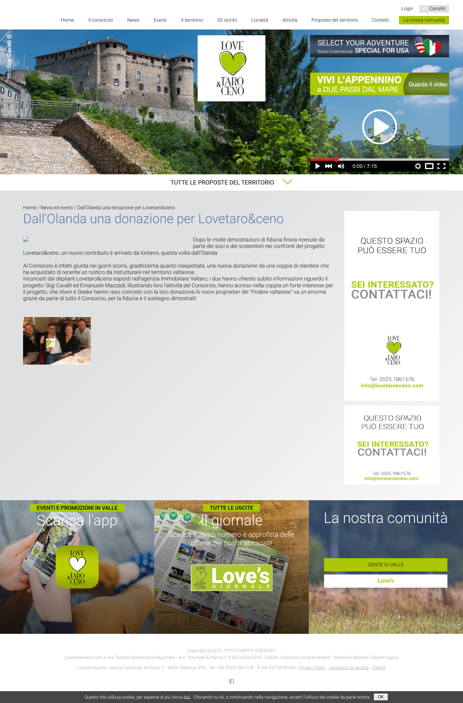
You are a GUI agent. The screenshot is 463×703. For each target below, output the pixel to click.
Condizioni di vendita (348, 667)
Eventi (160, 20)
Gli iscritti (227, 20)
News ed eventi (57, 208)
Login (407, 9)
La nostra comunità (424, 20)
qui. (187, 697)
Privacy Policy (312, 667)
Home (67, 20)
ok (381, 697)
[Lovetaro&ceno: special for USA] (379, 46)
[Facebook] (231, 681)
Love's (386, 581)
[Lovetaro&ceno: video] (379, 122)
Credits (378, 667)
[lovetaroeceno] (392, 306)
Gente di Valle (386, 565)
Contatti (380, 20)
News (133, 20)
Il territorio (192, 20)
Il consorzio (100, 20)
